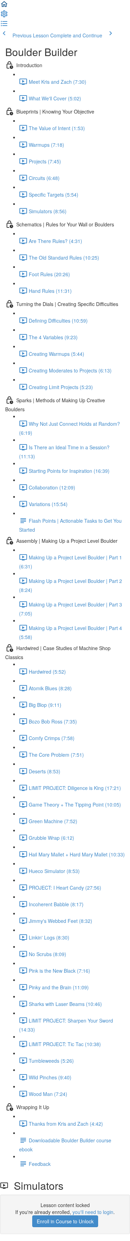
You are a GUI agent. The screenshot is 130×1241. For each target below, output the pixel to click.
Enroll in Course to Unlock (65, 1221)
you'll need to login (92, 1211)
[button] (4, 6)
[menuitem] (4, 15)
